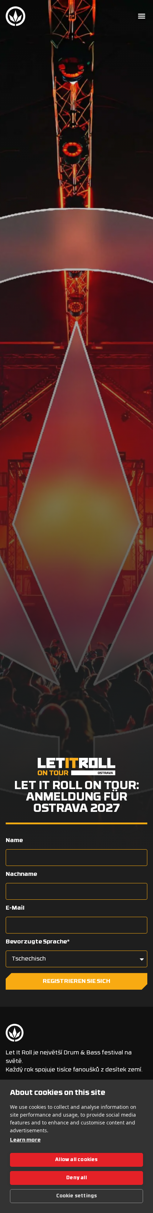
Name (14, 841)
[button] (141, 16)
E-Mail (15, 908)
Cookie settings (76, 1196)
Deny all (76, 1178)
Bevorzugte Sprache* (38, 942)
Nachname (21, 874)
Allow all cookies (76, 1160)
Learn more (25, 1140)
